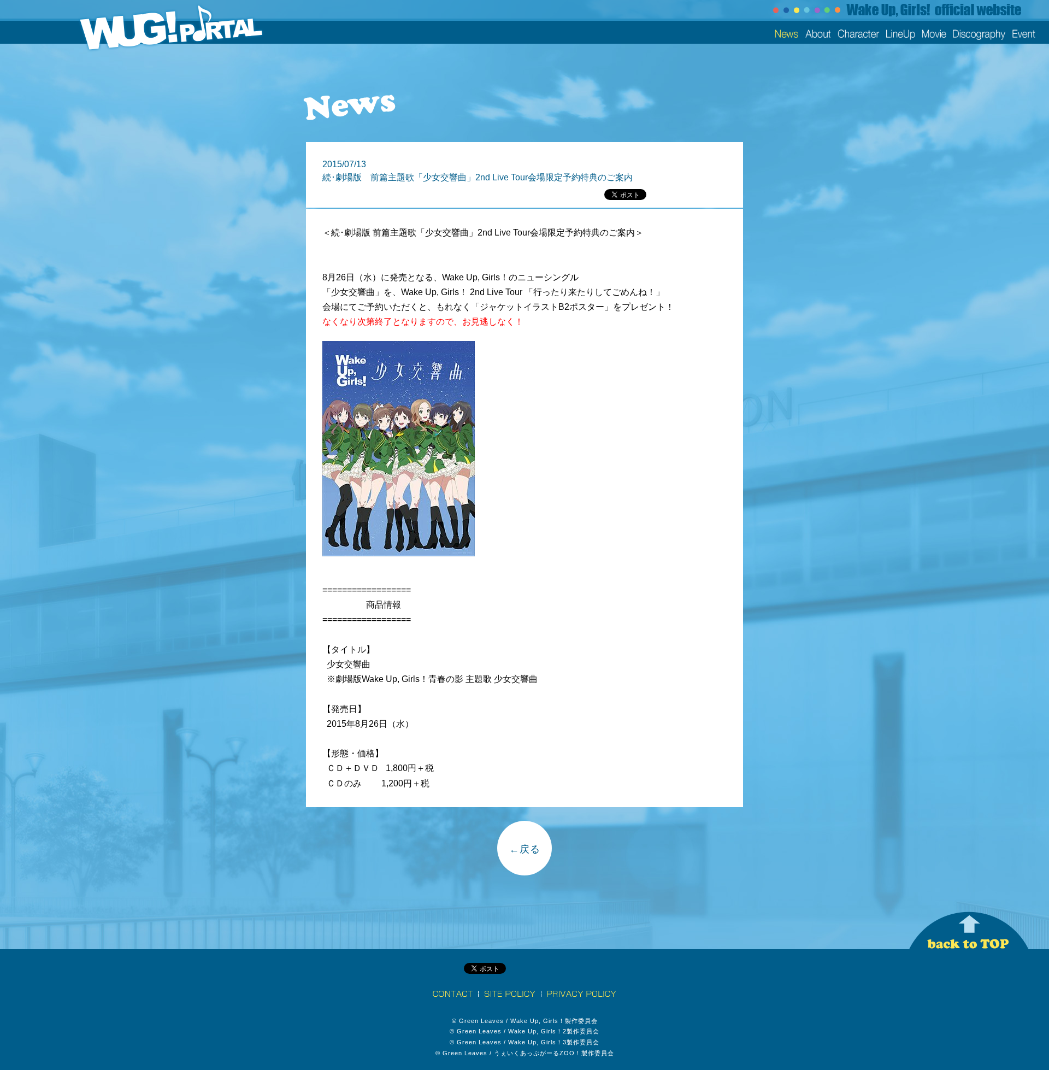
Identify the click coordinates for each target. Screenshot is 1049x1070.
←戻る (524, 849)
